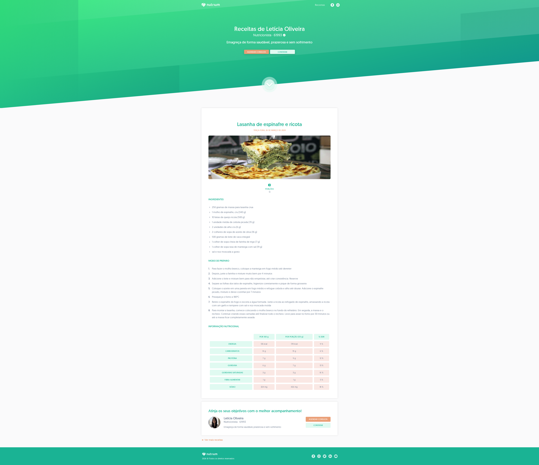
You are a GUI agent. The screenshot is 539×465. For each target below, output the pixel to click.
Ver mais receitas (214, 439)
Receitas (320, 4)
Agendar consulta (256, 52)
